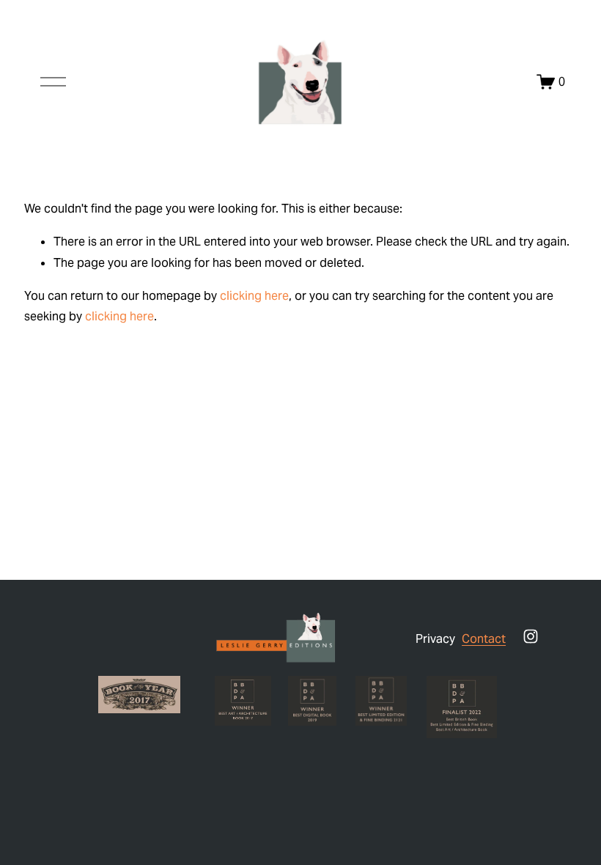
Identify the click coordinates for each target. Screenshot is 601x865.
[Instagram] (530, 636)
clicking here (254, 295)
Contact (484, 639)
